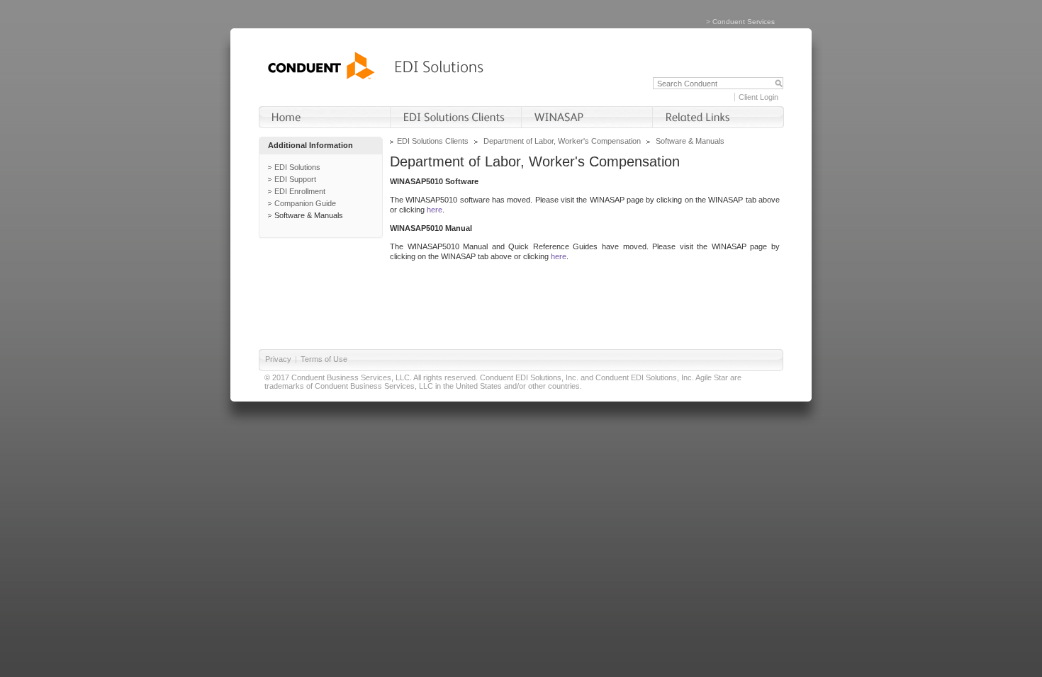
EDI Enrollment (299, 191)
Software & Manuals (308, 215)
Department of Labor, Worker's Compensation (562, 141)
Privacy (278, 359)
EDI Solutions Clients (433, 141)
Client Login (758, 97)
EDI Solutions (297, 167)
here (434, 209)
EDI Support (295, 179)
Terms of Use (324, 359)
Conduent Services (743, 21)
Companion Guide (305, 203)
